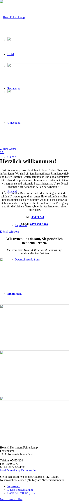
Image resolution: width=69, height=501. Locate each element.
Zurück (4, 148)
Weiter (12, 148)
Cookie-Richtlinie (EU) (21, 493)
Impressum (13, 486)
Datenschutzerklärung (20, 489)
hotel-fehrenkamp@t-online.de (18, 470)
